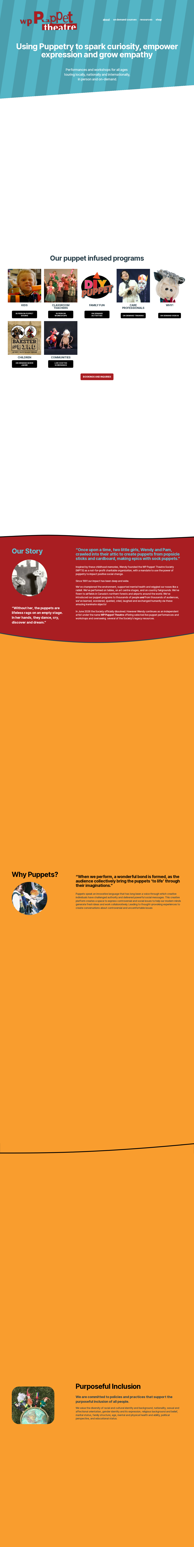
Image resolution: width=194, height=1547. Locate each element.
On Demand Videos (169, 316)
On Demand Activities (97, 314)
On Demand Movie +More (24, 364)
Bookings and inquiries (97, 376)
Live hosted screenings (61, 364)
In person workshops (61, 314)
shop (159, 19)
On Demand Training (133, 316)
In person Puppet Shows (24, 314)
